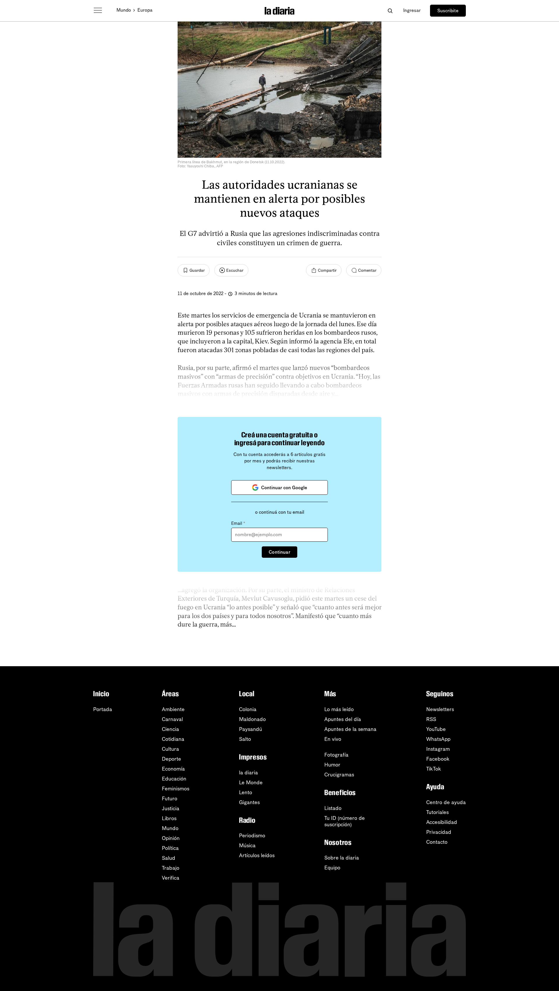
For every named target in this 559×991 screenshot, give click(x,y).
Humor (332, 765)
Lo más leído (339, 709)
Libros (169, 818)
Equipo (332, 867)
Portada (102, 709)
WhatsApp (438, 739)
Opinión (171, 838)
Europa (145, 10)
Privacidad (438, 832)
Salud (168, 858)
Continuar (279, 552)
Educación (174, 779)
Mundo (123, 10)
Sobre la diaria (341, 858)
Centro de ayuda (446, 802)
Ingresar (412, 10)
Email (238, 523)
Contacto (436, 842)
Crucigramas (339, 774)
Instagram (438, 749)
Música (247, 845)
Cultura (170, 749)
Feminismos (175, 788)
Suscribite (448, 10)
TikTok (433, 769)
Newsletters (440, 709)
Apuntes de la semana (350, 729)
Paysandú (250, 729)
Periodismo (252, 835)
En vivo (332, 739)
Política (170, 848)
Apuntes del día (342, 719)
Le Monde (251, 782)
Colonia (247, 709)
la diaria (248, 772)
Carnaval (172, 719)
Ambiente (173, 709)
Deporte (171, 759)
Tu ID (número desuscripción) (344, 821)
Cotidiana (173, 739)
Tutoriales (437, 812)
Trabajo (170, 868)
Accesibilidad (441, 822)
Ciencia (170, 729)
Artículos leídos (257, 855)
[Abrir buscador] (390, 10)
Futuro (169, 798)
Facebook (438, 759)
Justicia (170, 808)
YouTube (436, 729)
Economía (173, 769)
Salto (245, 739)
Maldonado (252, 719)
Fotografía (336, 755)
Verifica (170, 878)
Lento (245, 792)
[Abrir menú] (97, 10)
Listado (333, 808)
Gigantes (249, 802)
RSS (431, 719)
